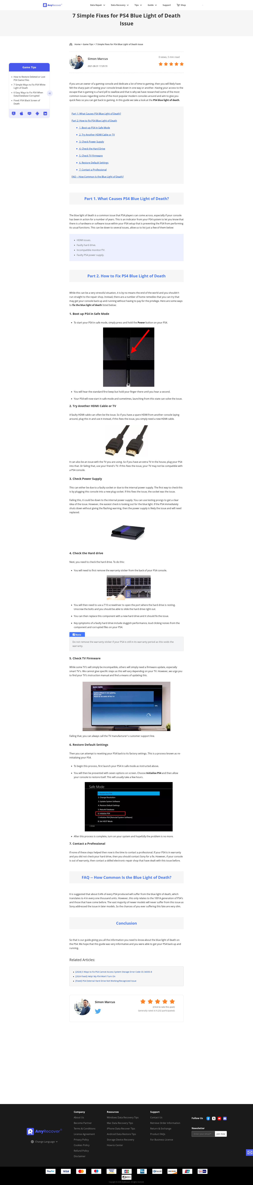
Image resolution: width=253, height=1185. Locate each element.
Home (78, 44)
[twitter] (214, 1118)
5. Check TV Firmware (91, 155)
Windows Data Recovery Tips (123, 1117)
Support (167, 5)
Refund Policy (81, 1150)
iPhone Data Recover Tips (121, 1128)
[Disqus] (126, 1066)
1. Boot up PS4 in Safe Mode (94, 127)
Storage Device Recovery (120, 1139)
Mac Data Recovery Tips (120, 1123)
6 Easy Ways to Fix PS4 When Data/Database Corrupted (28, 94)
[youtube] (219, 1118)
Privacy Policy (81, 1139)
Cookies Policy (81, 1145)
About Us (79, 1117)
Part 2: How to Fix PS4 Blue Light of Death (94, 120)
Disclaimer (80, 1156)
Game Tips (29, 67)
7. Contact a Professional (93, 169)
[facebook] (208, 1118)
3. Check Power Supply (91, 141)
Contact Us (156, 1117)
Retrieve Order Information (165, 1123)
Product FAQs (157, 1134)
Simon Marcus (98, 59)
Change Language (45, 1141)
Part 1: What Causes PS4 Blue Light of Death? (96, 113)
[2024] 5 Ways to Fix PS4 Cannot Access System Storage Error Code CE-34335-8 (113, 971)
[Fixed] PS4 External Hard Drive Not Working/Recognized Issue (105, 980)
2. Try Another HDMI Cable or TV (97, 134)
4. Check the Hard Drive (92, 148)
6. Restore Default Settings (93, 162)
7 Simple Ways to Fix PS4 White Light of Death (29, 86)
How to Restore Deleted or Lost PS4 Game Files (29, 78)
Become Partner (83, 1123)
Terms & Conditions (84, 1128)
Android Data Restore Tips (121, 1134)
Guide (151, 5)
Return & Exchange (160, 1128)
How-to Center (115, 1145)
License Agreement (84, 1134)
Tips (137, 5)
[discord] (225, 1118)
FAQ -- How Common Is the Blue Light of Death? (98, 176)
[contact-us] (249, 1152)
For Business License (161, 1139)
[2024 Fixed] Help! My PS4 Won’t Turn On (95, 976)
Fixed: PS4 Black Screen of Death (27, 102)
